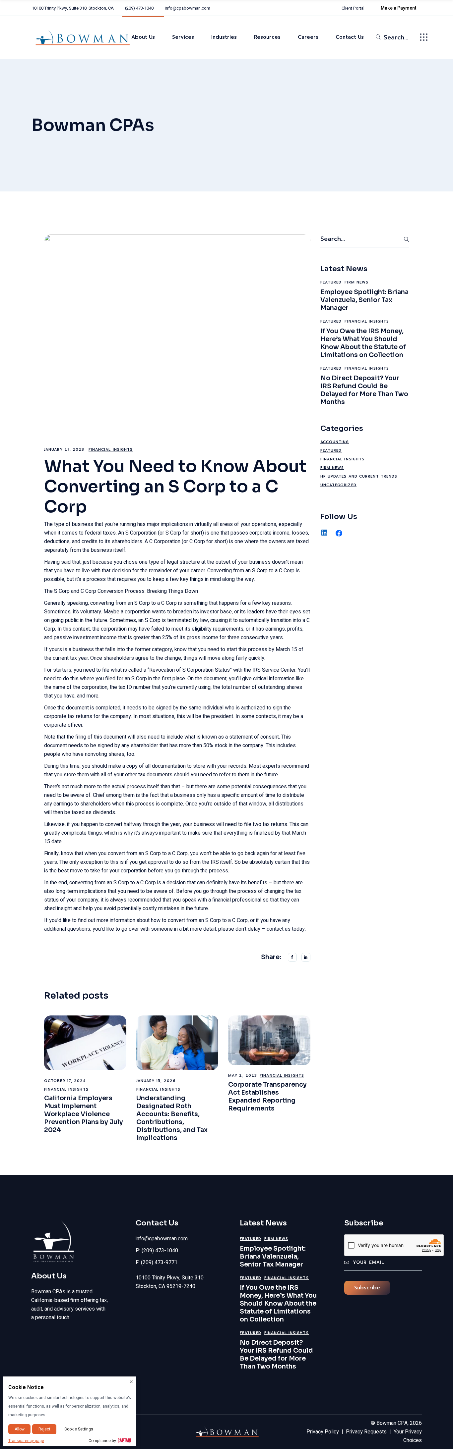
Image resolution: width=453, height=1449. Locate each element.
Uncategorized (338, 485)
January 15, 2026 (156, 1081)
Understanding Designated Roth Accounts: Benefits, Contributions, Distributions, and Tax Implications (172, 1118)
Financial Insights (111, 449)
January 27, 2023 (64, 449)
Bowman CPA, (392, 1423)
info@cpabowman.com (187, 8)
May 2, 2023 (242, 1075)
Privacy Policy (322, 1432)
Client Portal (353, 8)
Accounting (334, 442)
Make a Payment (398, 8)
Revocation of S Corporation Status (189, 670)
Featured (331, 282)
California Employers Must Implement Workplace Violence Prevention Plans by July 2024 (83, 1114)
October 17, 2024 (65, 1081)
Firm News (356, 282)
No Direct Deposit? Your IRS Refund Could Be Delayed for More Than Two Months (364, 390)
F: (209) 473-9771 (156, 1263)
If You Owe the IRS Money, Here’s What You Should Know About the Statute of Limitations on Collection (363, 343)
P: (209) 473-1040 (157, 1251)
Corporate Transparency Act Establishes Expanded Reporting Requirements (267, 1097)
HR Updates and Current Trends (359, 476)
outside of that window (240, 804)
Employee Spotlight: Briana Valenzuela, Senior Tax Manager (364, 300)
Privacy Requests (366, 1432)
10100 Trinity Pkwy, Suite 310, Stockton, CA (73, 8)
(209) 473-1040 (139, 8)
